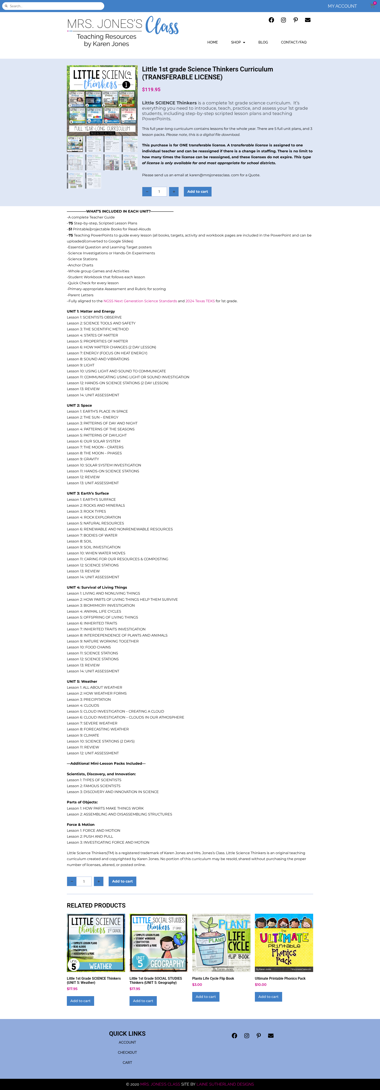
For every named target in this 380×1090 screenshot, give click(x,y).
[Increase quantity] (174, 192)
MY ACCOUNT (342, 6)
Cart (127, 1063)
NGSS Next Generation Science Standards (140, 301)
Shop (236, 42)
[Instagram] (283, 19)
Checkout (127, 1052)
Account (127, 1042)
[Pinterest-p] (295, 19)
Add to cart (197, 191)
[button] (129, 74)
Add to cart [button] (80, 1001)
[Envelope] (307, 19)
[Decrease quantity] (147, 192)
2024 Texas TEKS (200, 301)
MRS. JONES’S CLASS (160, 1084)
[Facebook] (271, 19)
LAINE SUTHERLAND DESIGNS (225, 1084)
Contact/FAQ (294, 42)
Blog (263, 42)
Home (212, 42)
